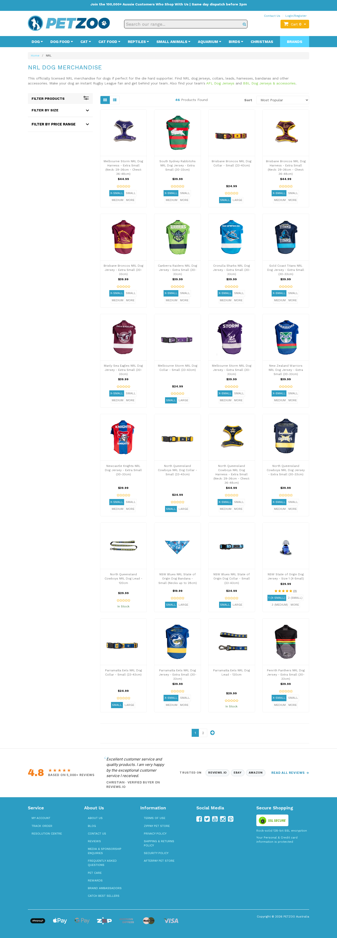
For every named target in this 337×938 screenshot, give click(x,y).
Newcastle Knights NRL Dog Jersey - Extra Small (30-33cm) (123, 470)
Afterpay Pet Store (159, 860)
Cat (84, 42)
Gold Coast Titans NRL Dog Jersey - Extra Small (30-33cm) (285, 270)
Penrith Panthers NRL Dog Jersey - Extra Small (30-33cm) (286, 674)
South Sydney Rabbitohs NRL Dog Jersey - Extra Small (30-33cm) (177, 165)
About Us (95, 818)
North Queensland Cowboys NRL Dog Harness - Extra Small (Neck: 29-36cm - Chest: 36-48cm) (231, 474)
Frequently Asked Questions (102, 863)
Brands (294, 42)
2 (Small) (295, 597)
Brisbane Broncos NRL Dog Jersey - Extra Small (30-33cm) (123, 270)
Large (237, 200)
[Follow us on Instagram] (222, 819)
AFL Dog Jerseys (220, 83)
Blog (92, 826)
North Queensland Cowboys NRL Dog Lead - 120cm (123, 578)
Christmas (262, 42)
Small (131, 193)
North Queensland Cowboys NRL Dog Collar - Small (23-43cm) (177, 470)
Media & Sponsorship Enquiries (104, 851)
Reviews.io (217, 772)
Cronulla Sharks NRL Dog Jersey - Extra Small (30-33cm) (231, 270)
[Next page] (212, 733)
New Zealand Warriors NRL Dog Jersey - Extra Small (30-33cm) (286, 370)
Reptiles (137, 42)
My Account (41, 818)
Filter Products (48, 98)
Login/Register (296, 15)
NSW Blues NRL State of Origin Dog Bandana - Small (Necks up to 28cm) (177, 578)
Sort (248, 100)
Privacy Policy (155, 833)
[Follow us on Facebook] (199, 819)
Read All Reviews (290, 773)
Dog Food (60, 42)
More (130, 200)
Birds (235, 42)
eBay (238, 772)
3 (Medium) (280, 604)
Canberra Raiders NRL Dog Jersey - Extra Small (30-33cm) (177, 270)
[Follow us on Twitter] (207, 819)
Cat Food (108, 42)
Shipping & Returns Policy (159, 843)
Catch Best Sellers (103, 896)
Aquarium (208, 42)
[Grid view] (105, 100)
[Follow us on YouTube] (215, 819)
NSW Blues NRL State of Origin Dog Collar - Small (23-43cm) (231, 578)
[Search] (244, 24)
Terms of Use (154, 818)
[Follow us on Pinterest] (230, 819)
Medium (117, 200)
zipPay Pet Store (157, 826)
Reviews (94, 841)
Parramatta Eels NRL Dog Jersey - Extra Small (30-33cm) (177, 674)
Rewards (95, 880)
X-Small (116, 193)
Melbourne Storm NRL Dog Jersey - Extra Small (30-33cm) (231, 370)
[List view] (115, 100)
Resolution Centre (47, 833)
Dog (36, 42)
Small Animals (172, 42)
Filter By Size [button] (45, 110)
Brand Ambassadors (105, 888)
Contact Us (272, 15)
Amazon (256, 772)
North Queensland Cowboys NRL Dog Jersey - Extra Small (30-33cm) (286, 470)
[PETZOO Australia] (69, 23)
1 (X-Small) (276, 597)
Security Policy (156, 853)
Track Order (42, 826)
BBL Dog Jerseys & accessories (269, 83)
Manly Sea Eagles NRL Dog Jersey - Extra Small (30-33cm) (123, 370)
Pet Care (95, 873)
